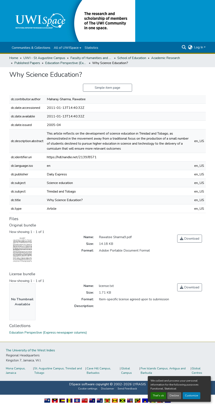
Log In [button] (199, 47)
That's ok (158, 395)
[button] (72, 20)
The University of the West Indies (30, 350)
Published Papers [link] (27, 63)
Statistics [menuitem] (91, 47)
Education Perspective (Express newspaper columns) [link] (66, 63)
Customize (191, 395)
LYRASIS (139, 384)
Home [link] (13, 58)
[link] (189, 239)
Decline (174, 395)
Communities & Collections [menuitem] (31, 47)
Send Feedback (127, 388)
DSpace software (82, 384)
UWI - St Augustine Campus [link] (44, 58)
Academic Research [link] (165, 58)
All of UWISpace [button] (66, 47)
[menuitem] (67, 47)
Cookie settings (87, 388)
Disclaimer (107, 388)
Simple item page (107, 87)
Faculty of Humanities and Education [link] (91, 58)
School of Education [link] (131, 58)
